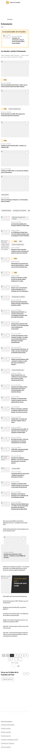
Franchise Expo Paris (8, 679)
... (2, 19)
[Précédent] (24, 673)
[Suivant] (27, 673)
